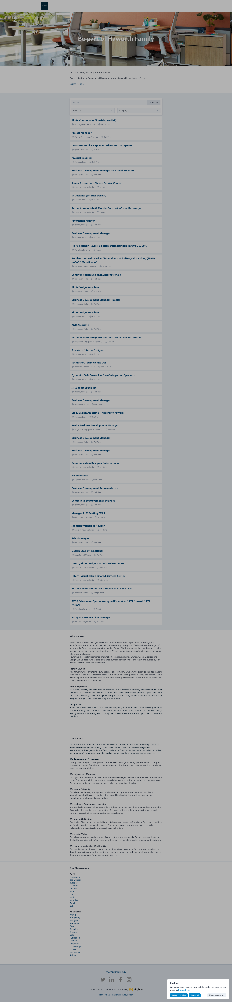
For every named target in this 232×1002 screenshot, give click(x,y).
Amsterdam (75, 877)
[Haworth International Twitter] (103, 979)
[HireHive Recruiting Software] (136, 989)
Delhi (72, 935)
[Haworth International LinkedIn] (111, 979)
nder (79, 880)
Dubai (72, 906)
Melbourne (75, 952)
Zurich (72, 903)
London (73, 888)
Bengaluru (74, 929)
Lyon (72, 894)
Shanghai (74, 920)
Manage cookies (216, 995)
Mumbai (73, 940)
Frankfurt (74, 885)
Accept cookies (179, 995)
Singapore (74, 943)
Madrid (73, 897)
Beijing (73, 914)
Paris (72, 891)
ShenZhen (74, 923)
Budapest (74, 882)
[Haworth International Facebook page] (120, 979)
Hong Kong (75, 917)
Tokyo (72, 926)
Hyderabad (75, 937)
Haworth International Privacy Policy (116, 994)
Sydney (73, 955)
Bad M (72, 880)
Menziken (74, 900)
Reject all (195, 995)
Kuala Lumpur (76, 946)
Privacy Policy (184, 990)
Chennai (73, 932)
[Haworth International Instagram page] (129, 979)
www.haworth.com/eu (116, 972)
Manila (73, 949)
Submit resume (77, 84)
